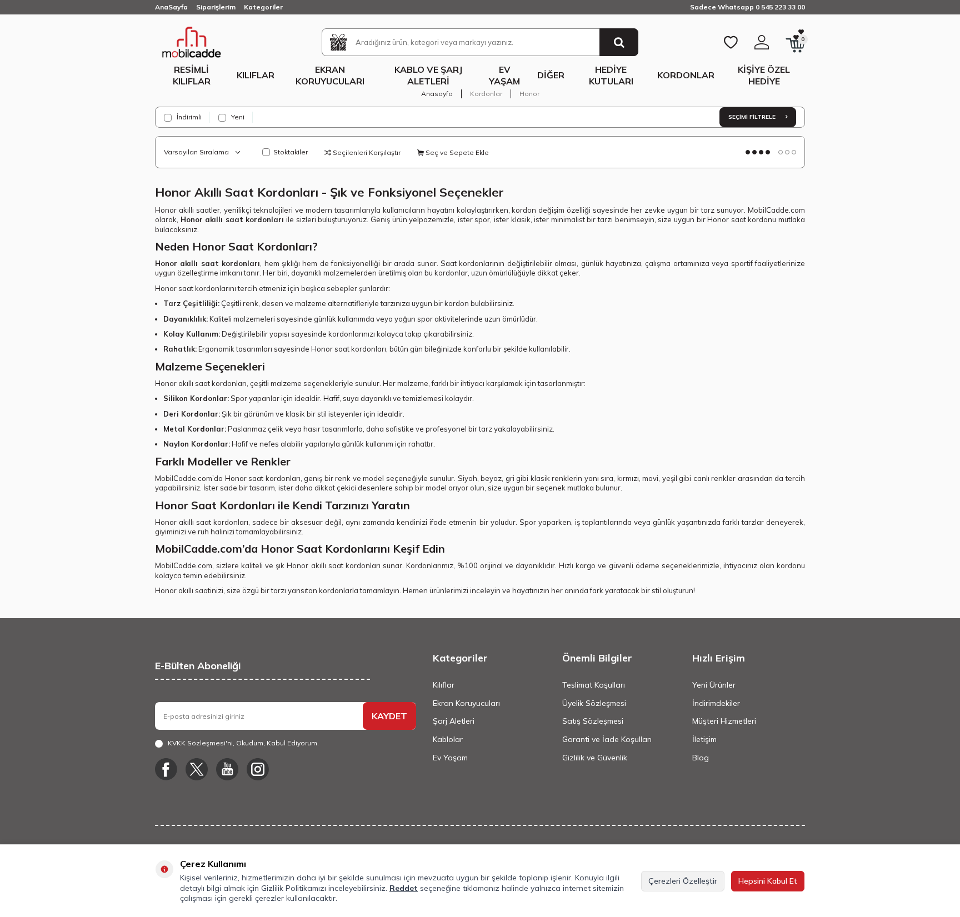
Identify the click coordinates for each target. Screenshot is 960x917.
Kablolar (448, 739)
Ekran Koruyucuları (330, 75)
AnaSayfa (171, 7)
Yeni (236, 117)
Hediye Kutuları (611, 75)
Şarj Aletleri (453, 721)
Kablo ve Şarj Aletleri (428, 75)
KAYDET (389, 715)
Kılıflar (255, 75)
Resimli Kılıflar (192, 75)
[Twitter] (197, 769)
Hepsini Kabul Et (767, 881)
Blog (700, 758)
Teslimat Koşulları (593, 685)
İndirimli (188, 117)
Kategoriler (263, 7)
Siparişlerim (216, 7)
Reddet (403, 888)
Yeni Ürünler (714, 685)
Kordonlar (685, 75)
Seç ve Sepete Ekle (456, 152)
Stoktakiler (290, 152)
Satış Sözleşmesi (592, 721)
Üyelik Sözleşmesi (594, 703)
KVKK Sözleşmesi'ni (200, 743)
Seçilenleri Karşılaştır (366, 152)
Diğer (550, 75)
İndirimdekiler (716, 703)
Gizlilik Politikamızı (293, 888)
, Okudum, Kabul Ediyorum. (243, 743)
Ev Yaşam (504, 75)
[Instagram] (258, 769)
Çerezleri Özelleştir (682, 881)
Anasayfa (437, 93)
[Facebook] (166, 769)
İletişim (704, 739)
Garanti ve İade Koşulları (607, 739)
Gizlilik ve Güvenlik (594, 758)
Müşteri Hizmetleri (724, 721)
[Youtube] (227, 769)
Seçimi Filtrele (752, 117)
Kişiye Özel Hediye (764, 75)
